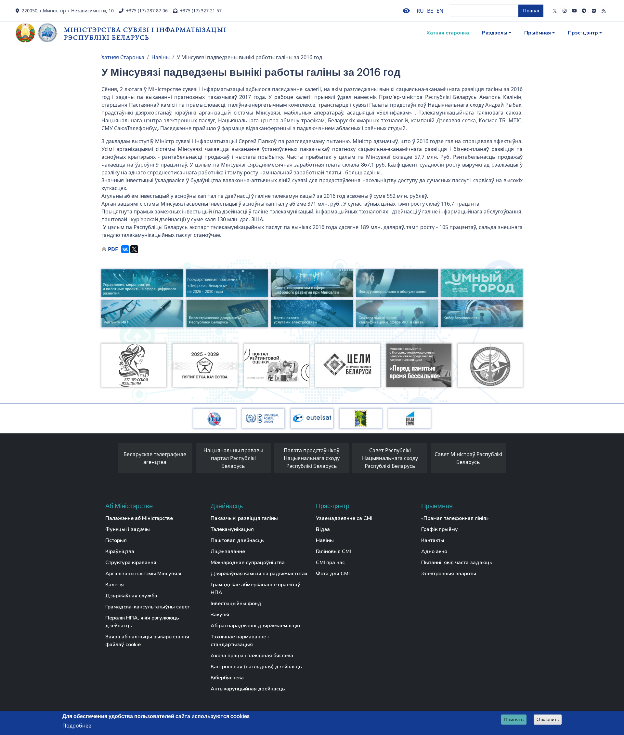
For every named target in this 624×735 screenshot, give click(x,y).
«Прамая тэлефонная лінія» (454, 518)
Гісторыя (116, 540)
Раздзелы (494, 32)
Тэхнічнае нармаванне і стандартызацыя (240, 640)
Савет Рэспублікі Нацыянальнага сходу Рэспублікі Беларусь (390, 458)
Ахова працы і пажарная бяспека (252, 655)
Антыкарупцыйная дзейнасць (248, 688)
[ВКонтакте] (125, 249)
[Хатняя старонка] (40, 33)
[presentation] (111, 459)
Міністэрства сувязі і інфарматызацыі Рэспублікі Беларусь (145, 33)
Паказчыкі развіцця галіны (244, 518)
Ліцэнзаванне (228, 551)
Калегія (114, 584)
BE (430, 10)
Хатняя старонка (447, 32)
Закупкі (220, 614)
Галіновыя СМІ (333, 551)
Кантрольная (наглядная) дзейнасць (256, 666)
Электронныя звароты (448, 573)
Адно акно (434, 551)
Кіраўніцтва (119, 551)
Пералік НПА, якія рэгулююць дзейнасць (142, 621)
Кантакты (432, 540)
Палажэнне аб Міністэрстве (139, 518)
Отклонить (548, 719)
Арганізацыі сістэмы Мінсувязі (143, 573)
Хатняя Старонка (122, 57)
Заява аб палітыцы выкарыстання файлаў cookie (147, 640)
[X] (134, 249)
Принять (514, 719)
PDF (113, 249)
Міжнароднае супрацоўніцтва (248, 562)
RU (420, 10)
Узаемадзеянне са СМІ (344, 518)
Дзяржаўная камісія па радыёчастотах (259, 573)
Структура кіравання (130, 562)
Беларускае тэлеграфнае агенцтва (155, 458)
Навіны (160, 57)
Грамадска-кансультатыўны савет (147, 606)
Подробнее (76, 725)
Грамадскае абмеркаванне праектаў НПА (255, 588)
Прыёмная (537, 32)
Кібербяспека (227, 677)
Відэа (323, 529)
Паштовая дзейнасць (237, 540)
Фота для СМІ (333, 573)
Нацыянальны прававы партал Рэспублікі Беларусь (233, 458)
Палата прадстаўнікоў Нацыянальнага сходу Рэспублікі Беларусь (312, 458)
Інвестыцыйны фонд (236, 603)
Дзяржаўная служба (131, 595)
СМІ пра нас (330, 562)
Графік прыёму (439, 529)
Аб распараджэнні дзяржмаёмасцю (255, 625)
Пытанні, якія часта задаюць (456, 562)
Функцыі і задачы (127, 529)
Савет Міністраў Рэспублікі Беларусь (468, 458)
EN (439, 10)
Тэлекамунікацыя (232, 529)
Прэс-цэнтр (583, 32)
